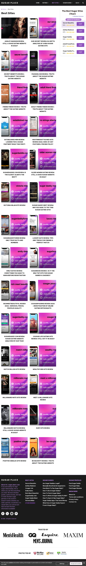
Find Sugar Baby (74, 486)
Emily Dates (29, 491)
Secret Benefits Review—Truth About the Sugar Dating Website (14, 76)
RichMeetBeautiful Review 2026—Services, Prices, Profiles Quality (14, 306)
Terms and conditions (76, 497)
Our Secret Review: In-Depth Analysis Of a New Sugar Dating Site (43, 43)
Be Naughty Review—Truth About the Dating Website (43, 462)
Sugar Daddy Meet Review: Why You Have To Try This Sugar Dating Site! (43, 207)
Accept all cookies (76, 563)
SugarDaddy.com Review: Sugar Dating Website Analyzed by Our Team (14, 339)
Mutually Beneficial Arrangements (54, 486)
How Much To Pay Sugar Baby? (53, 488)
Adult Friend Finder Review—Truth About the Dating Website (43, 109)
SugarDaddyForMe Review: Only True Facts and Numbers (14, 240)
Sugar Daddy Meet (31, 498)
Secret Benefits (30, 483)
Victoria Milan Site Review (14, 205)
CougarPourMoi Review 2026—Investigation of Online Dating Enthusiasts (43, 306)
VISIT (80, 24)
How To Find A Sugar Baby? (52, 493)
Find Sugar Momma (75, 488)
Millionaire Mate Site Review (14, 397)
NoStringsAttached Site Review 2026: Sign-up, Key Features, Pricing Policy (42, 142)
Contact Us (72, 502)
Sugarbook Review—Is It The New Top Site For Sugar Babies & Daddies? (43, 273)
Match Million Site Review (14, 369)
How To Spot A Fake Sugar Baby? (54, 498)
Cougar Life (29, 488)
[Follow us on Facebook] (2, 513)
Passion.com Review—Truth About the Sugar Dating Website (43, 76)
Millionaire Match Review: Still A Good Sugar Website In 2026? (14, 430)
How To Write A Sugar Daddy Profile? (55, 495)
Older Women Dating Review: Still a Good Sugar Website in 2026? (43, 175)
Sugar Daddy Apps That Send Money (55, 500)
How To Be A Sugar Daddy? (52, 491)
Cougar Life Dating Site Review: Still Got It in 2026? (43, 338)
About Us (72, 494)
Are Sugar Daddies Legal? (51, 483)
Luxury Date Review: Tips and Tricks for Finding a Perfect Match (43, 240)
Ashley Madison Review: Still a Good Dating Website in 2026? (14, 43)
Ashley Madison (30, 486)
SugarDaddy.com (31, 495)
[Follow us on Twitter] (7, 513)
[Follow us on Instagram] (11, 513)
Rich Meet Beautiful (31, 493)
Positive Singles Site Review (14, 461)
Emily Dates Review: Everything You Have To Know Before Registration (14, 273)
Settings (62, 563)
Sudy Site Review (43, 428)
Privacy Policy (73, 499)
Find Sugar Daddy (75, 483)
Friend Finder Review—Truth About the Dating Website (14, 108)
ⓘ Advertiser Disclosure (78, 16)
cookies (10, 562)
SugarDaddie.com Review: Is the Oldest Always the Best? (14, 175)
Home (4, 9)
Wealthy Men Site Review (43, 369)
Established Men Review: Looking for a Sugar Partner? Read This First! (14, 142)
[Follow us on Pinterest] (16, 513)
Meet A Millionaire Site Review (42, 399)
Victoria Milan (29, 500)
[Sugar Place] (9, 480)
